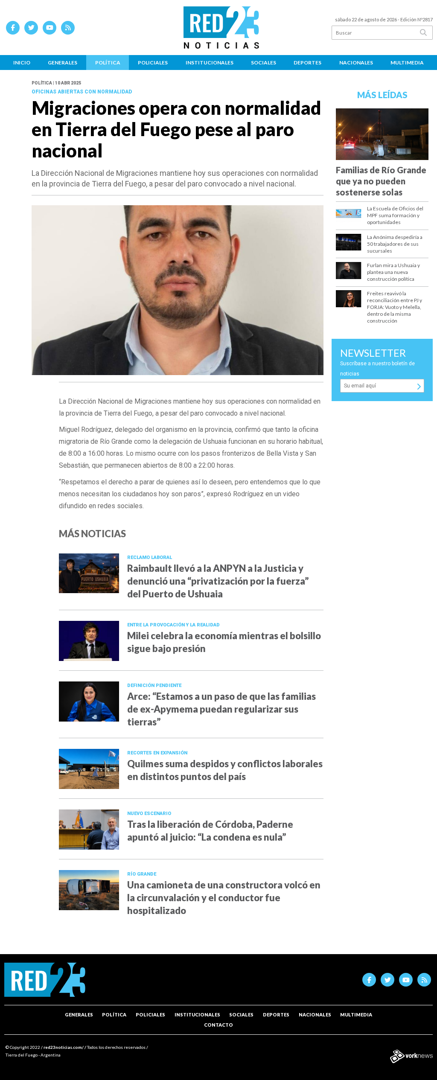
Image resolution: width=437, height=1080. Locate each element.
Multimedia (407, 62)
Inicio (21, 62)
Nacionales (356, 62)
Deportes (307, 62)
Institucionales (209, 62)
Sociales (263, 62)
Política (107, 62)
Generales (62, 62)
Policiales (153, 62)
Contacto (218, 1025)
